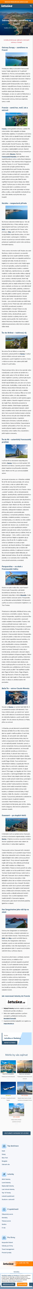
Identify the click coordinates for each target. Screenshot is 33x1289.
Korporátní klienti (7, 1242)
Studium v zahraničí (8, 1199)
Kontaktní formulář (10, 1018)
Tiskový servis (6, 1221)
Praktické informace (8, 1074)
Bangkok (4, 1161)
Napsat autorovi (9, 1043)
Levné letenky (6, 1182)
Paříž (3, 229)
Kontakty (5, 1217)
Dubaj (4, 1154)
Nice (9, 232)
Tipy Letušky (24, 1095)
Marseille (23, 595)
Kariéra (4, 1224)
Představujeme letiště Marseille (8, 1076)
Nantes (22, 354)
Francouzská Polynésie (9, 156)
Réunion (12, 154)
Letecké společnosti (8, 1196)
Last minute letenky (8, 1189)
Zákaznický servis (7, 1214)
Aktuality (8, 1095)
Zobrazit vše (6, 1164)
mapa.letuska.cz (9, 1023)
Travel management (8, 1249)
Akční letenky (6, 1179)
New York (5, 1158)
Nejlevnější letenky (8, 1186)
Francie (4, 129)
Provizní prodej (6, 1252)
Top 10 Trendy (6, 1193)
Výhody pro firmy (7, 1246)
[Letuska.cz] (6, 6)
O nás (4, 1228)
